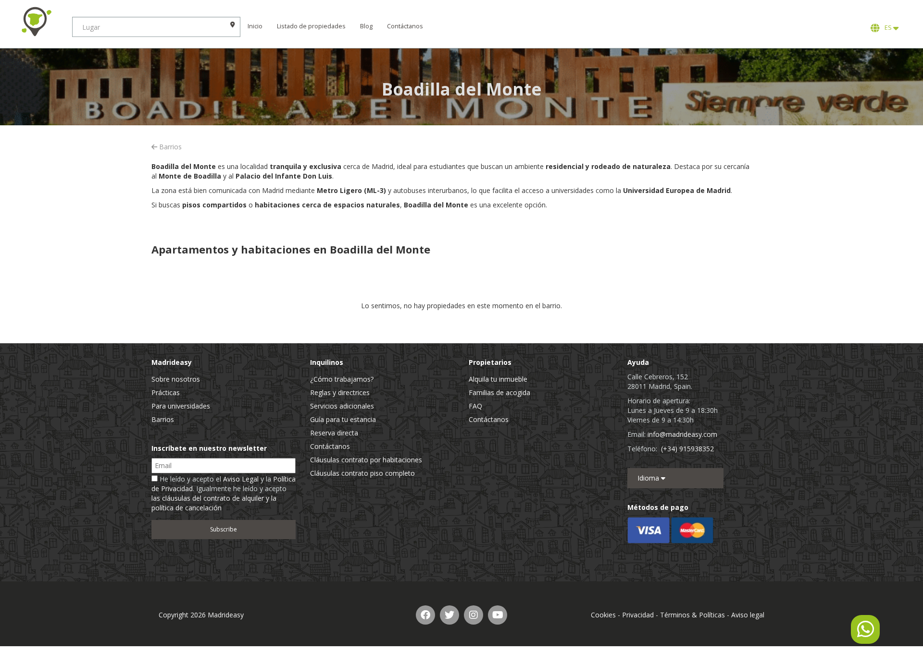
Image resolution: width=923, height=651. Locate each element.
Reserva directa (334, 432)
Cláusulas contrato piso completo (362, 473)
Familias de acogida (499, 392)
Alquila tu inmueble (498, 379)
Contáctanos (405, 26)
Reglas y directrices (340, 392)
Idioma (649, 477)
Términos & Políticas (692, 614)
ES (887, 28)
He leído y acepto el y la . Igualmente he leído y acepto (223, 493)
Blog (366, 26)
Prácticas (165, 392)
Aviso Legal (241, 478)
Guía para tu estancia (343, 419)
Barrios (169, 146)
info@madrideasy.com (682, 434)
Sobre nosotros (175, 379)
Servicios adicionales (342, 405)
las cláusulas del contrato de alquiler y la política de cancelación (213, 503)
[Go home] (36, 21)
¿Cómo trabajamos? (342, 379)
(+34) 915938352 (687, 448)
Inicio (255, 26)
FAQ (475, 405)
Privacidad (638, 614)
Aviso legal (747, 614)
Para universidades (180, 405)
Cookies (603, 614)
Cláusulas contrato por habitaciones (366, 459)
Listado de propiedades (311, 26)
